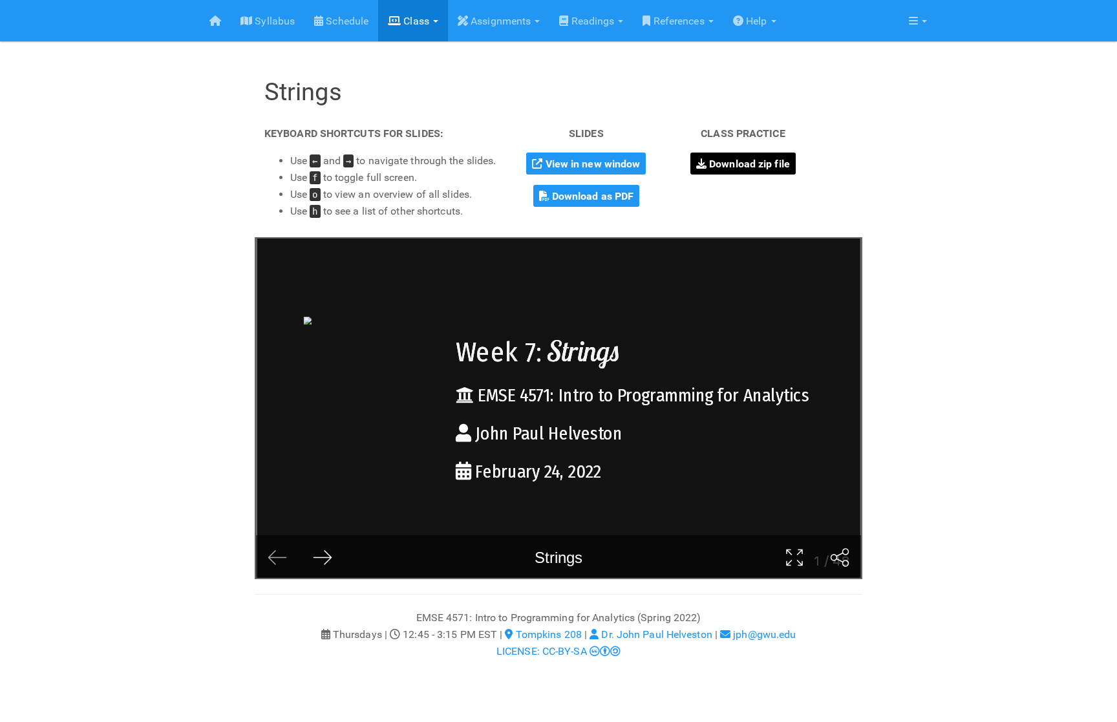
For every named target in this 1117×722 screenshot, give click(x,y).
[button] (918, 20)
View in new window (592, 164)
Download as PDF (591, 196)
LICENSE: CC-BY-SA (543, 651)
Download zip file (748, 164)
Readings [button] (592, 21)
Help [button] (756, 21)
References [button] (679, 21)
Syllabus (273, 21)
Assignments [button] (500, 21)
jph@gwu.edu (763, 634)
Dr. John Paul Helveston (655, 634)
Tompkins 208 (547, 634)
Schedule (345, 21)
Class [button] (416, 21)
